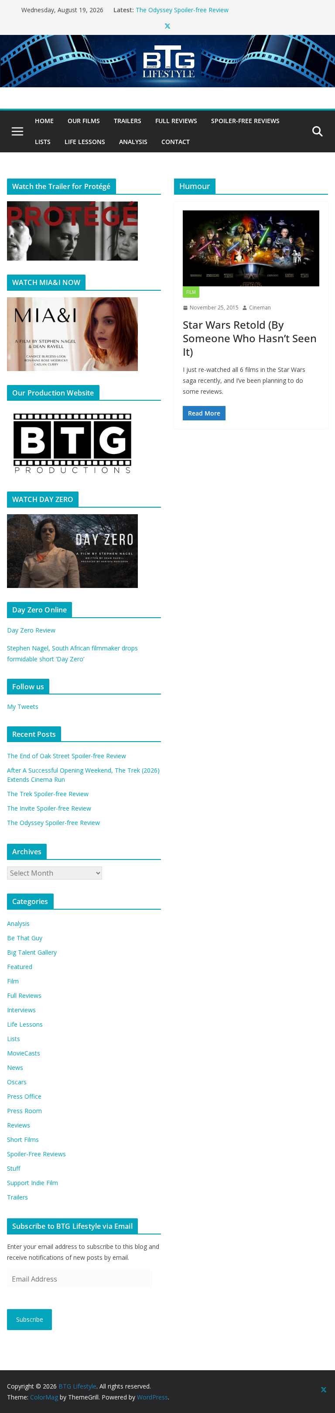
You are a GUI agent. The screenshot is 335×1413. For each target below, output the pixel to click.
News (15, 1067)
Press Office (24, 1096)
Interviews (21, 1010)
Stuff (13, 1168)
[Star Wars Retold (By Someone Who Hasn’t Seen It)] (251, 248)
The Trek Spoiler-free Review (48, 794)
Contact (175, 142)
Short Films (23, 1139)
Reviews (18, 1125)
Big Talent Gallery (32, 952)
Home (44, 121)
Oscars (17, 1082)
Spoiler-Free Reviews (245, 121)
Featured (19, 967)
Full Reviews (176, 121)
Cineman (260, 307)
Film (191, 292)
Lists (43, 142)
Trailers (127, 121)
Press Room (24, 1111)
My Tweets (22, 706)
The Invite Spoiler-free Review (178, 7)
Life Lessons (85, 142)
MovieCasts (23, 1053)
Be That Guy (24, 938)
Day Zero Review (31, 630)
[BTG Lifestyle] (167, 41)
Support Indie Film (32, 1183)
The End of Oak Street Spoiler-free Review (66, 756)
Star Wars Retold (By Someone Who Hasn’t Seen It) (250, 338)
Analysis (133, 142)
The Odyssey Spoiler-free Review (53, 822)
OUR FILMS (84, 121)
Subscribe (29, 1319)
